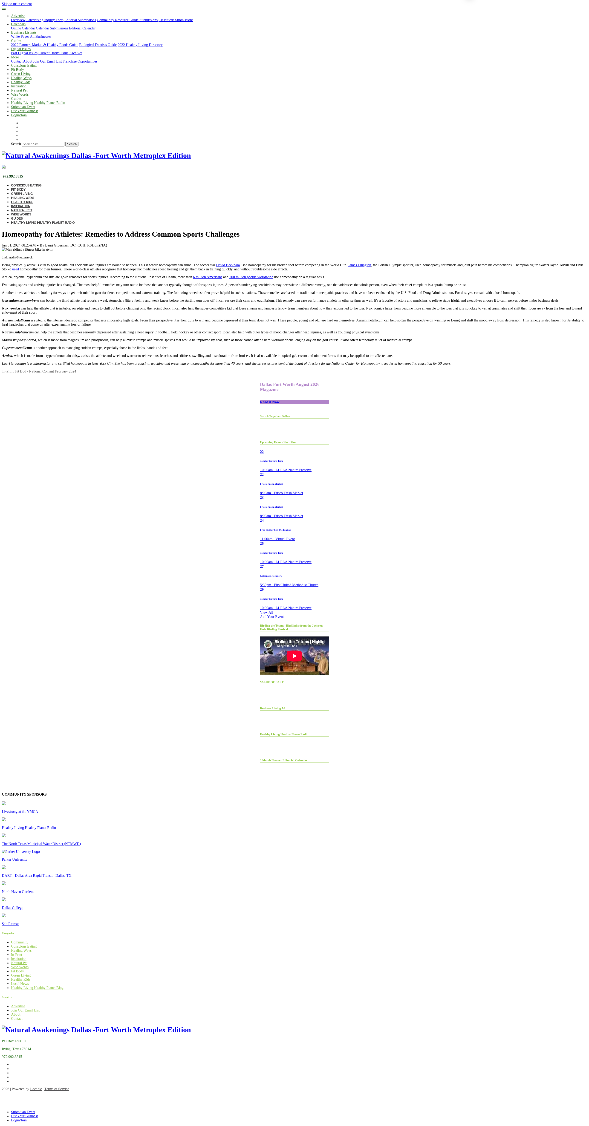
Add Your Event (272, 617)
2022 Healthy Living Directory (140, 45)
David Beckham (228, 265)
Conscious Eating (24, 65)
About (27, 61)
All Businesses (40, 36)
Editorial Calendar (82, 28)
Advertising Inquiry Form (45, 20)
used (15, 269)
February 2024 (65, 371)
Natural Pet (19, 90)
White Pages (20, 36)
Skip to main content (17, 4)
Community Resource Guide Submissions (127, 20)
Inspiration (18, 86)
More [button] (15, 57)
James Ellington (359, 265)
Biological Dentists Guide (98, 45)
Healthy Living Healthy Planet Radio (38, 103)
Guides (16, 98)
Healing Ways (21, 78)
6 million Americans (207, 277)
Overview (18, 20)
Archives (75, 53)
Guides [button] (16, 41)
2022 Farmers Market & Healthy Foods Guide (44, 45)
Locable (36, 1089)
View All (266, 612)
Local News (20, 984)
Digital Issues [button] (21, 49)
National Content (41, 371)
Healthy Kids (20, 82)
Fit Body (17, 70)
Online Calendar (23, 28)
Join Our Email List (47, 61)
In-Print (7, 371)
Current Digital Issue (53, 53)
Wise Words (20, 94)
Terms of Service (56, 1089)
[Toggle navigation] (4, 9)
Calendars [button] (18, 24)
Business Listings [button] (23, 32)
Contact (16, 61)
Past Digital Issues (24, 53)
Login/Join (19, 115)
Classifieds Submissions (176, 20)
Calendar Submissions (52, 28)
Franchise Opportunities (80, 61)
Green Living (21, 74)
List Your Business (24, 111)
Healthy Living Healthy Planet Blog (37, 988)
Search (16, 144)
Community (19, 942)
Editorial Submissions (80, 20)
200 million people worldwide (251, 277)
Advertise (18, 1006)
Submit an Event (23, 107)
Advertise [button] (18, 16)
